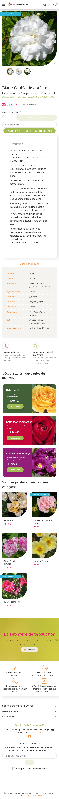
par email (37, 732)
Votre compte (10, 717)
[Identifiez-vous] (49, 4)
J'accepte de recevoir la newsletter (31, 769)
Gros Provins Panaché (10, 562)
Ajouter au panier (37, 118)
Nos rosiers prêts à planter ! (18, 706)
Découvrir (30, 650)
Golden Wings (41, 561)
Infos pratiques (11, 711)
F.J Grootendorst (12, 602)
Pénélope (8, 520)
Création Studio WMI (34, 795)
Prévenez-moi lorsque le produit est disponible (29, 130)
